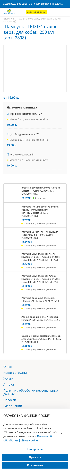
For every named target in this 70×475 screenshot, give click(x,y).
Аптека (8, 384)
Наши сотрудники (17, 373)
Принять (35, 457)
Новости (9, 400)
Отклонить (35, 465)
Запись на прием (36, 11)
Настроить (35, 449)
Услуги (8, 379)
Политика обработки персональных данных (30, 392)
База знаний (12, 406)
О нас (7, 367)
